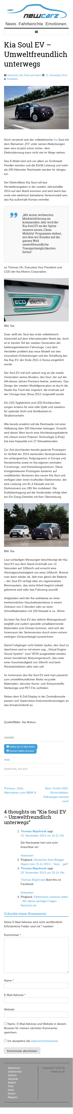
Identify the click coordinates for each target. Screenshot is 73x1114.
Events (11, 1093)
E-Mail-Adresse (14, 995)
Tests (11, 1086)
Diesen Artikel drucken (21, 751)
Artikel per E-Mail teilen (22, 746)
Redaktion (12, 79)
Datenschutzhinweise (44, 1041)
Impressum (14, 1068)
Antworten (27, 855)
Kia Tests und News (30, 75)
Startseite (13, 1079)
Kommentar (12, 934)
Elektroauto (10, 769)
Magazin (12, 1097)
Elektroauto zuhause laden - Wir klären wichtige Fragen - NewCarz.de (44, 901)
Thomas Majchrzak (34, 831)
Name (9, 980)
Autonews (12, 75)
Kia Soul (23, 769)
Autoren (12, 1075)
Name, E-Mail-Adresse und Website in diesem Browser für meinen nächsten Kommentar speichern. (35, 1028)
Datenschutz (15, 1071)
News (11, 1090)
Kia (56, 139)
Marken (12, 1082)
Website (9, 1009)
